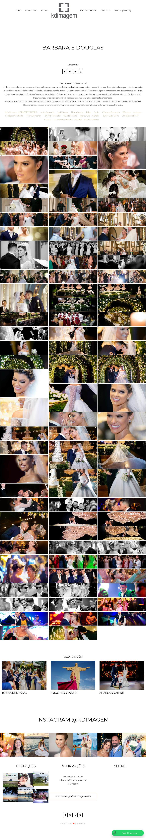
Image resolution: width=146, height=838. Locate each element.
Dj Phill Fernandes (53, 115)
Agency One (85, 115)
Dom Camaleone (91, 119)
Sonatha (77, 119)
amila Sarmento (47, 112)
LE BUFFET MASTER (28, 112)
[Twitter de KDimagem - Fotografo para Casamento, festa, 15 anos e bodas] (80, 814)
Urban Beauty (77, 112)
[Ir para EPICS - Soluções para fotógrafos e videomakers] (73, 823)
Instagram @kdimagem (73, 719)
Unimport (137, 112)
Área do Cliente (88, 11)
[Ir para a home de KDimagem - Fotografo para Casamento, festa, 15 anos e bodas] (64, 11)
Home (18, 11)
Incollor (47, 119)
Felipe (88, 112)
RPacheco (126, 112)
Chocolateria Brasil (130, 115)
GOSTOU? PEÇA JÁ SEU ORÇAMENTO (73, 796)
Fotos (44, 11)
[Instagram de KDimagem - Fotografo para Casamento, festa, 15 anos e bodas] (70, 814)
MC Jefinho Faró (70, 115)
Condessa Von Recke (14, 115)
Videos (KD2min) (122, 11)
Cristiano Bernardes (111, 112)
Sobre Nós (31, 11)
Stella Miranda (10, 112)
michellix (95, 115)
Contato (105, 11)
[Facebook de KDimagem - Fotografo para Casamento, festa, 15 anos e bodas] (65, 814)
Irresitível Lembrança (63, 119)
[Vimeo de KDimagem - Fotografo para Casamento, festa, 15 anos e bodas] (75, 814)
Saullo (96, 112)
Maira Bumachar (34, 115)
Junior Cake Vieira (111, 115)
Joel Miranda (63, 112)
